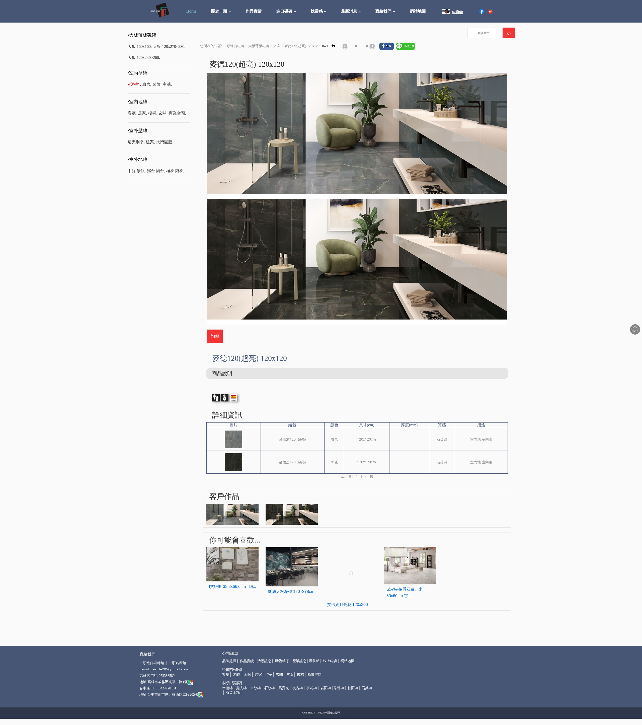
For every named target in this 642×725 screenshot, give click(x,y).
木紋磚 (255, 688)
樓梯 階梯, (175, 171)
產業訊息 (299, 661)
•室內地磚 (137, 101)
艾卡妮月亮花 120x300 (347, 604)
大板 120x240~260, (144, 57)
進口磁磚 (284, 11)
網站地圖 (418, 11)
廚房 (247, 674)
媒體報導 (282, 661)
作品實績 (254, 11)
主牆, (167, 84)
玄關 (279, 674)
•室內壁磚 (137, 72)
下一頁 (368, 476)
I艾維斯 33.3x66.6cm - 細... (232, 586)
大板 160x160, (140, 46)
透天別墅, (136, 142)
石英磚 (367, 688)
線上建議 (330, 661)
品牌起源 (229, 661)
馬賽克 (283, 688)
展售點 (314, 661)
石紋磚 (269, 688)
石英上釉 (233, 692)
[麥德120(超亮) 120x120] (357, 135)
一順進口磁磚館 (151, 663)
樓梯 (300, 674)
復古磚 (297, 688)
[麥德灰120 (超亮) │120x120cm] (233, 439)
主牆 (289, 674)
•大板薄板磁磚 (142, 35)
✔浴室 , (134, 84)
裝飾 (236, 674)
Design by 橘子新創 (301, 715)
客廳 (225, 674)
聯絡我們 (383, 11)
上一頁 (346, 476)
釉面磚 (353, 688)
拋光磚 (241, 688)
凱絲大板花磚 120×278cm (291, 591)
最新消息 (349, 11)
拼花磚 (311, 688)
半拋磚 (227, 688)
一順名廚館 (177, 663)
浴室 (276, 46)
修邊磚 (339, 688)
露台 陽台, (156, 171)
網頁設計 (318, 715)
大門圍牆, (164, 142)
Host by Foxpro (333, 715)
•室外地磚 (137, 159)
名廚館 (457, 12)
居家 (258, 674)
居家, (142, 113)
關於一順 (219, 11)
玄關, (163, 113)
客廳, (132, 113)
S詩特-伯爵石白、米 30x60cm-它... (404, 592)
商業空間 (314, 674)
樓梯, (152, 113)
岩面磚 (325, 688)
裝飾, (157, 84)
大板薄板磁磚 (258, 46)
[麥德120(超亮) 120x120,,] (232, 513)
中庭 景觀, (137, 171)
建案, (150, 142)
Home (191, 11)
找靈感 (317, 11)
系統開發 (347, 715)
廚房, (146, 84)
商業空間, (177, 113)
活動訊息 (264, 661)
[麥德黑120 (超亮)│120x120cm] (233, 461)
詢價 (215, 336)
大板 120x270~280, (169, 46)
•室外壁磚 (137, 130)
